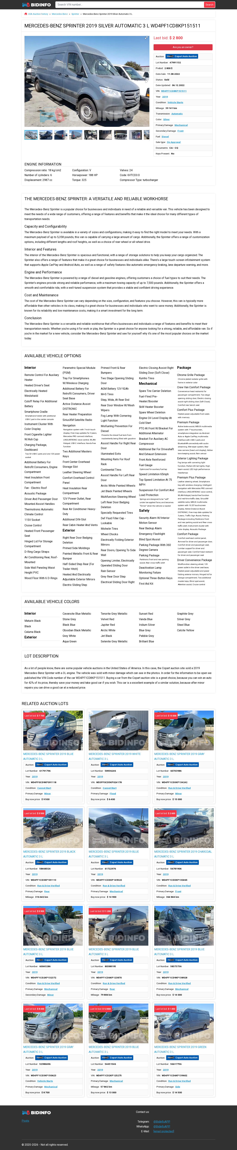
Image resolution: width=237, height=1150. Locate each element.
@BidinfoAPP (162, 1121)
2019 (165, 96)
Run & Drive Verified (179, 788)
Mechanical (181, 125)
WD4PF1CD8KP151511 (174, 91)
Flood (113, 793)
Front (180, 130)
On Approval (174, 142)
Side (177, 1086)
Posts (25, 1120)
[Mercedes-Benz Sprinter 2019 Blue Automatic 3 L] (118, 828)
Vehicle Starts (175, 102)
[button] (146, 37)
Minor (47, 793)
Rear (47, 891)
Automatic (177, 113)
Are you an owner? (183, 47)
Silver (166, 119)
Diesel (165, 136)
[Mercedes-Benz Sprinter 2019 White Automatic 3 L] (118, 730)
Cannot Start (44, 788)
